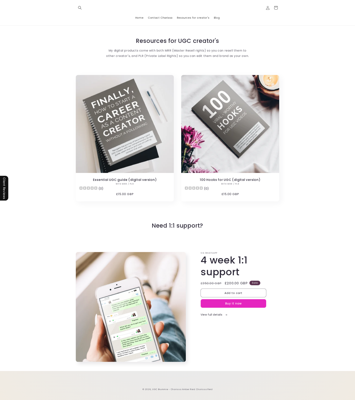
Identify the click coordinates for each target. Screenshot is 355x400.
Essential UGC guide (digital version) (125, 180)
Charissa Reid (204, 389)
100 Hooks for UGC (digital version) (230, 180)
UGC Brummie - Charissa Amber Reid (173, 389)
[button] (80, 8)
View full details (212, 314)
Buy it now (233, 303)
